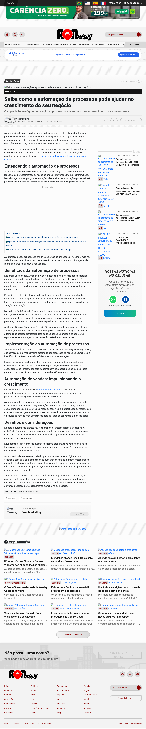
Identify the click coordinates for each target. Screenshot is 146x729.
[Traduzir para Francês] (103, 3)
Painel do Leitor (125, 698)
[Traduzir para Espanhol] (95, 3)
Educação (8, 699)
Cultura (7, 695)
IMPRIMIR (132, 120)
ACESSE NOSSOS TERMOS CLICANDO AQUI (54, 723)
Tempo (34, 704)
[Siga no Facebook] (7, 34)
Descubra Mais (72, 634)
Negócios (27, 498)
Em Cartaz (62, 704)
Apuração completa (127, 55)
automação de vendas (48, 389)
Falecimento (63, 690)
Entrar (12, 3)
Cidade (87, 699)
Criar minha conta (118, 655)
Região (87, 690)
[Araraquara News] (74, 34)
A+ (114, 120)
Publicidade (9, 704)
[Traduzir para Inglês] (87, 3)
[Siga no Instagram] (15, 34)
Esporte (60, 695)
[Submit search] (139, 34)
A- (104, 120)
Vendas (11, 498)
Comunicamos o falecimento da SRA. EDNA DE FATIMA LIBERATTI (55, 45)
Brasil (33, 695)
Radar (86, 704)
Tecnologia (62, 686)
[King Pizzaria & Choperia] (73, 9)
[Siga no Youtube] (22, 34)
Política (34, 686)
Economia (8, 690)
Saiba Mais (79, 514)
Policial (87, 686)
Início (7, 686)
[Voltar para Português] (79, 3)
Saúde (33, 690)
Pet (32, 699)
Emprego (61, 699)
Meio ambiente (90, 695)
